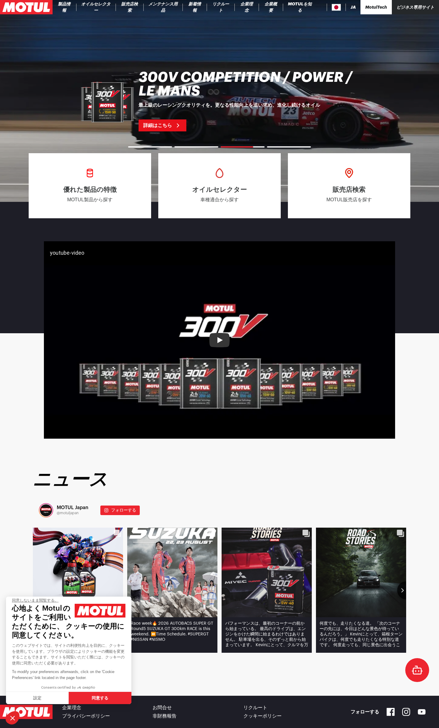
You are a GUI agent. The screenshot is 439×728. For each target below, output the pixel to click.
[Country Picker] (336, 7)
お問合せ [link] (162, 707)
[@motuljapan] (46, 510)
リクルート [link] (255, 707)
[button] (12, 718)
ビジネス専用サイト (415, 7)
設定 (37, 697)
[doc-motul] (417, 670)
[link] (130, 7)
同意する (100, 697)
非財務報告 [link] (164, 716)
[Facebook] (390, 712)
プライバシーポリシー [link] (86, 716)
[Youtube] (421, 712)
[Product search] (322, 7)
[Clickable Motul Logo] (26, 7)
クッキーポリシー (262, 716)
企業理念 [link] (71, 707)
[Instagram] (406, 712)
